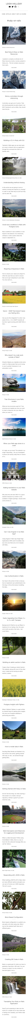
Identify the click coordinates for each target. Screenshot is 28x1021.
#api (13, 306)
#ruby (3, 135)
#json (3, 870)
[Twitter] (12, 6)
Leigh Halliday (14, 4)
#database (9, 699)
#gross (16, 306)
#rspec (4, 613)
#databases (12, 220)
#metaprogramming (10, 177)
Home (3, 14)
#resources (12, 47)
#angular (4, 527)
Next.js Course (21, 14)
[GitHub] (15, 6)
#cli (13, 135)
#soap (10, 306)
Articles (8, 14)
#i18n (3, 483)
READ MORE (14, 67)
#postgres (17, 220)
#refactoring (12, 91)
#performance (5, 438)
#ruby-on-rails (5, 47)
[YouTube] (9, 6)
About (14, 14)
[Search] (18, 6)
